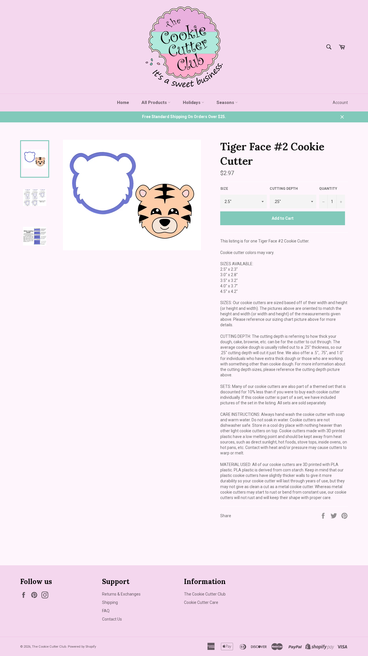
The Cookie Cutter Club (205, 594)
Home (123, 102)
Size (224, 189)
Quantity (328, 189)
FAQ (106, 610)
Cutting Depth (284, 189)
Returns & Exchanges (121, 594)
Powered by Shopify (82, 647)
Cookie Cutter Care (201, 602)
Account (340, 102)
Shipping (110, 602)
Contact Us (112, 619)
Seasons (225, 102)
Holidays (192, 102)
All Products (154, 102)
